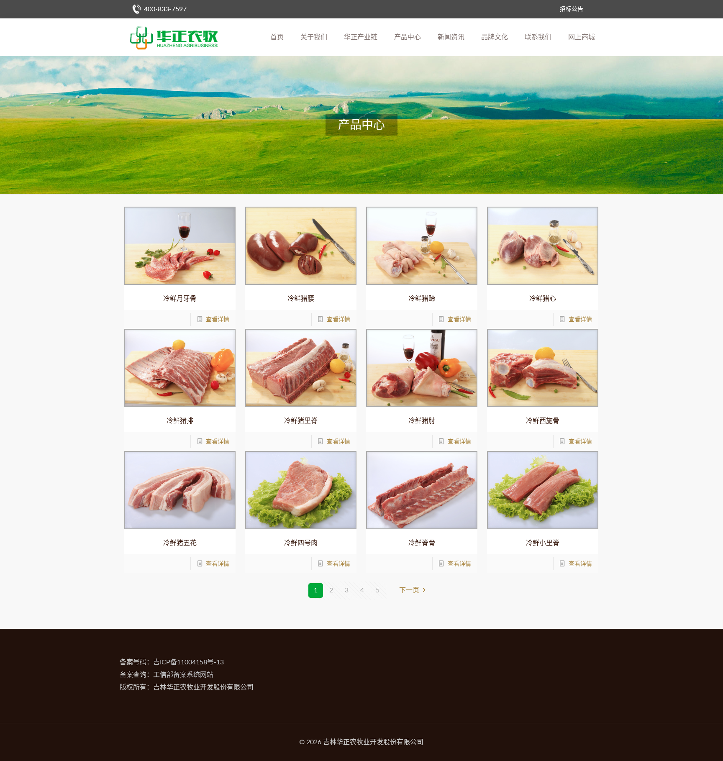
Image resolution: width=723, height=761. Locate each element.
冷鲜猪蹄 (421, 298)
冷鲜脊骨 (421, 542)
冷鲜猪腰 (300, 298)
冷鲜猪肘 (421, 420)
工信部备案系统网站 (183, 674)
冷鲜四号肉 (301, 542)
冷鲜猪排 (180, 420)
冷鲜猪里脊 (301, 420)
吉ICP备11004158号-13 (188, 662)
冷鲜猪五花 (180, 542)
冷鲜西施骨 (542, 420)
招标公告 (571, 9)
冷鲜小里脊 (542, 542)
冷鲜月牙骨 (180, 298)
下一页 (409, 590)
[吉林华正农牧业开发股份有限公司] (173, 37)
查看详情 (217, 320)
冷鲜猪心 (542, 298)
